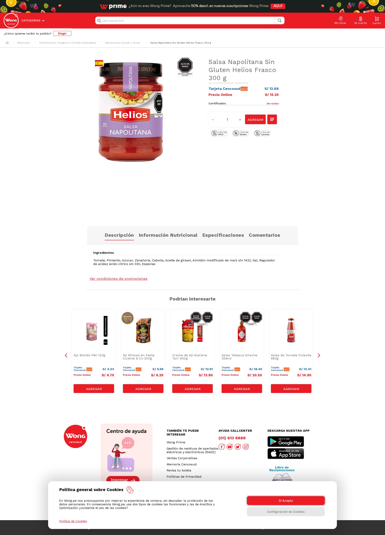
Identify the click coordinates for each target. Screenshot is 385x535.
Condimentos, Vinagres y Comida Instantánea (67, 42)
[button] (361, 21)
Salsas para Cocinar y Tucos (122, 42)
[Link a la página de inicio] (7, 43)
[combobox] (190, 20)
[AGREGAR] (255, 119)
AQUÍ (278, 6)
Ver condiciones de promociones (119, 278)
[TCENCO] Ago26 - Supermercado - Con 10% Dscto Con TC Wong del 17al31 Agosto (95, 320)
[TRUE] (94, 388)
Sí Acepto (286, 501)
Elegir (62, 33)
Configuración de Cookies (286, 512)
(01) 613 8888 (232, 438)
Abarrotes (23, 42)
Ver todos (273, 103)
